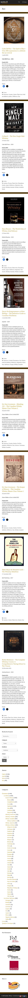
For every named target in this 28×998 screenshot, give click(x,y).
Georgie (9, 860)
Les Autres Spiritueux (9, 898)
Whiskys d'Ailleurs (10, 825)
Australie (9, 835)
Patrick (4, 774)
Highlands (9, 806)
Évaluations (21, 183)
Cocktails (8, 906)
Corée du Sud (10, 848)
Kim (3, 780)
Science (17, 445)
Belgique (9, 839)
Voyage (12, 364)
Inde (8, 864)
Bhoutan (9, 841)
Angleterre (10, 831)
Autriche (9, 837)
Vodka (7, 919)
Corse (8, 850)
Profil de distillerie (6, 362)
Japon (7, 185)
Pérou (8, 883)
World (3, 189)
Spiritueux (7, 364)
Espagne (9, 854)
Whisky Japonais (10, 823)
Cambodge (10, 843)
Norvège (9, 877)
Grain (8, 804)
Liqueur (7, 913)
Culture (15, 94)
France (9, 858)
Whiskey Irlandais (10, 187)
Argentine (9, 833)
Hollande (9, 862)
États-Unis (19, 94)
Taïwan (9, 894)
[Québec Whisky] (4, 2)
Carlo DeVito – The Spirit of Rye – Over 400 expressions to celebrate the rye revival (14, 51)
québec (10, 96)
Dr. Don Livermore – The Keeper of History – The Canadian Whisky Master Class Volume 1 (13, 489)
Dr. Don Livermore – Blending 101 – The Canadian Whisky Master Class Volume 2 (12, 406)
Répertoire (17, 185)
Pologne (9, 885)
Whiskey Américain (10, 814)
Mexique (9, 873)
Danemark (10, 852)
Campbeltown (10, 802)
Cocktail (11, 360)
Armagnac (8, 900)
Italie (8, 871)
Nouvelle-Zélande (11, 879)
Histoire (23, 360)
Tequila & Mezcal (10, 917)
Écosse (10, 183)
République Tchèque (12, 887)
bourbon (6, 183)
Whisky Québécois (12, 820)
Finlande (9, 856)
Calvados (8, 904)
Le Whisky (6, 795)
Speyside (9, 812)
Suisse (9, 892)
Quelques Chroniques (7, 923)
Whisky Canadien (19, 187)
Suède (8, 890)
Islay (8, 808)
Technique (22, 445)
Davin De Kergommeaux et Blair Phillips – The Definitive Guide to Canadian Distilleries (13, 313)
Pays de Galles (11, 881)
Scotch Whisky (9, 797)
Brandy (7, 902)
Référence (15, 96)
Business (6, 94)
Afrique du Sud (11, 827)
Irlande (3, 185)
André (3, 776)
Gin (20, 360)
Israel (8, 869)
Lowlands (9, 810)
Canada (11, 94)
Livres (5, 92)
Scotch (3, 187)
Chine (8, 846)
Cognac (7, 908)
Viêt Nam (9, 896)
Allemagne (10, 829)
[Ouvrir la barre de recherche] (19, 2)
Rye (19, 96)
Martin (3, 778)
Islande (9, 867)
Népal (8, 875)
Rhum (23, 362)
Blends (9, 800)
